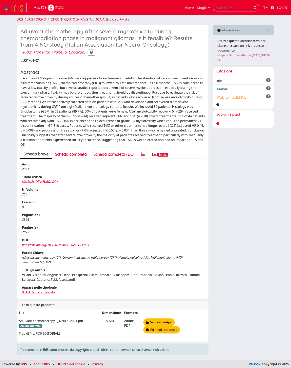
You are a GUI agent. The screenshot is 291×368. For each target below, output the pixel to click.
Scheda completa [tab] (71, 154)
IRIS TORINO (36, 19)
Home (189, 8)
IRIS (20, 19)
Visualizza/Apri (160, 322)
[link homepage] (14, 7)
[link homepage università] (49, 7)
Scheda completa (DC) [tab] (113, 154)
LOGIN (282, 8)
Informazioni (230, 30)
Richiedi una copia (163, 330)
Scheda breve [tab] (36, 153)
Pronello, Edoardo (67, 52)
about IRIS (41, 364)
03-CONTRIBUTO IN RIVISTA (71, 19)
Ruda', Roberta (35, 52)
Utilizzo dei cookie (71, 364)
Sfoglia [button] (202, 8)
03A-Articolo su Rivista (112, 19)
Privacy (97, 364)
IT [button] (263, 8)
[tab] (143, 154)
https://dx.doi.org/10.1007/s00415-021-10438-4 (55, 245)
